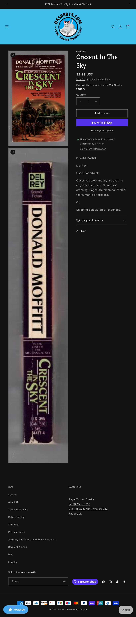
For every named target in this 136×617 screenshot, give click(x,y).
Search (12, 494)
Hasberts (62, 609)
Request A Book (17, 547)
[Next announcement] (129, 4)
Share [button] (83, 231)
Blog (10, 554)
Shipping (80, 79)
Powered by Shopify (77, 609)
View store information (93, 148)
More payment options (102, 130)
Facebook (75, 513)
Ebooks (12, 562)
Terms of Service (18, 509)
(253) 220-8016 (79, 504)
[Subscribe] (64, 581)
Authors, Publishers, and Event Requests (32, 539)
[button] (7, 26)
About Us (13, 502)
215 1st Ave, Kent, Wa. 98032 (88, 508)
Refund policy (16, 517)
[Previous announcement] (6, 4)
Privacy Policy (16, 532)
